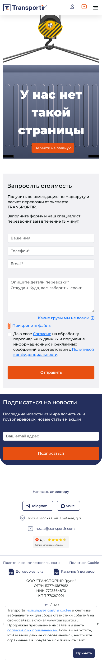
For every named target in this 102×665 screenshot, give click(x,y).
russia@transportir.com (55, 529)
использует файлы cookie (49, 610)
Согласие (42, 334)
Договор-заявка (29, 572)
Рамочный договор (78, 572)
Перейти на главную (52, 148)
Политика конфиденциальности (31, 563)
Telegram (39, 506)
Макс (70, 506)
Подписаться (51, 453)
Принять (84, 653)
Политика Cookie (84, 563)
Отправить (51, 372)
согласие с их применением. (32, 630)
